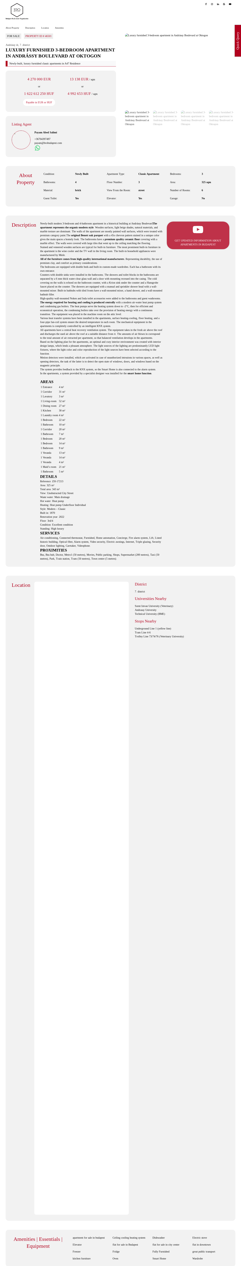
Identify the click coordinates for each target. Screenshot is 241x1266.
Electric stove (199, 1237)
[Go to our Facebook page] (206, 4)
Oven (115, 1258)
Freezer (77, 1251)
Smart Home (159, 1258)
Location (45, 28)
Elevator (77, 1244)
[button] (136, 71)
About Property (12, 28)
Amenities (59, 28)
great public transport (203, 1251)
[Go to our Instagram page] (212, 4)
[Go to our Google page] (224, 4)
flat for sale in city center (166, 1244)
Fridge (116, 1251)
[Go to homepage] (16, 10)
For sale (13, 36)
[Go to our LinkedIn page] (218, 4)
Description (30, 28)
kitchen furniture (82, 1258)
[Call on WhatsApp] (37, 148)
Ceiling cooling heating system (129, 1237)
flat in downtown (201, 1244)
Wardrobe (197, 1258)
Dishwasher (159, 1237)
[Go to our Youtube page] (230, 4)
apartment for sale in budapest (89, 1237)
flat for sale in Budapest (125, 1244)
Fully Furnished (161, 1251)
